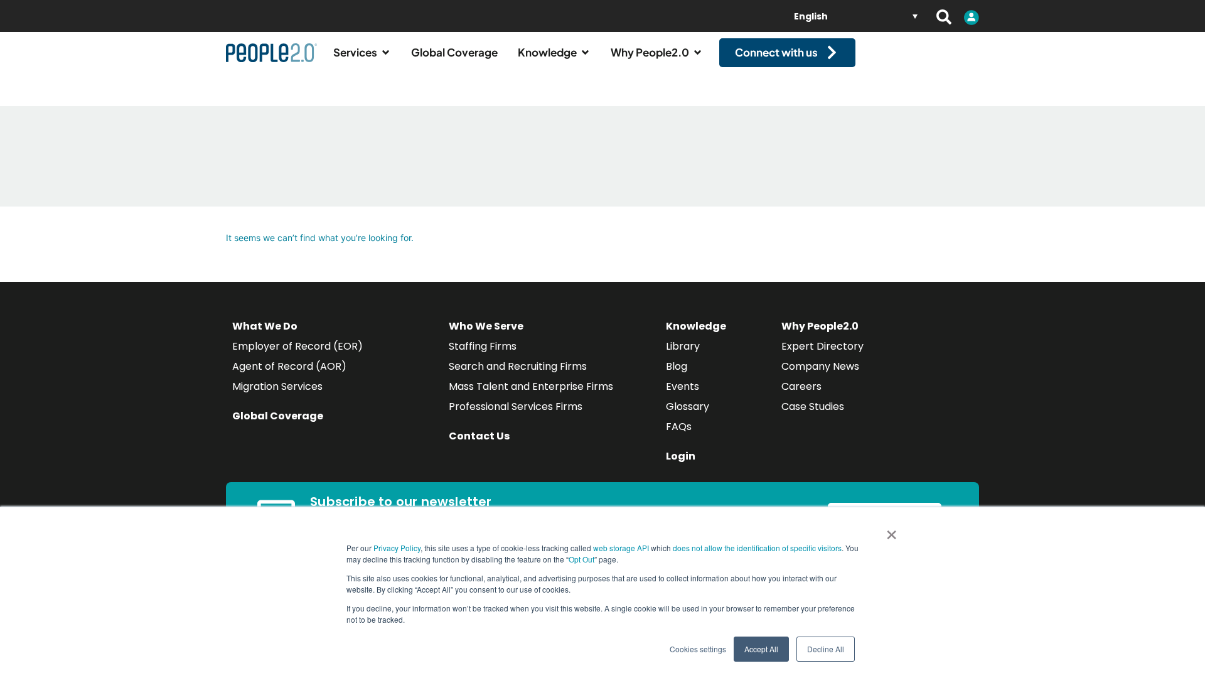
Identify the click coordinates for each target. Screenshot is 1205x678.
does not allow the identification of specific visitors (757, 547)
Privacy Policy (396, 547)
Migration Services (277, 386)
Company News (820, 366)
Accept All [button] (761, 648)
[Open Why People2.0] (697, 53)
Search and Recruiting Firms (518, 366)
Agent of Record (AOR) (289, 366)
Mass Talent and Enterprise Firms (531, 386)
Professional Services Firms (515, 406)
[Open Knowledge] (585, 53)
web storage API (622, 547)
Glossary (687, 406)
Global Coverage (277, 416)
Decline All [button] (825, 648)
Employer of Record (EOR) (297, 346)
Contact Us (479, 436)
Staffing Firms (483, 346)
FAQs (679, 426)
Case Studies (812, 406)
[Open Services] (385, 53)
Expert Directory (822, 346)
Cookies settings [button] (698, 648)
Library (683, 346)
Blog (676, 366)
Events (682, 386)
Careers (801, 386)
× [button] (891, 530)
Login (680, 456)
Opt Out (581, 559)
